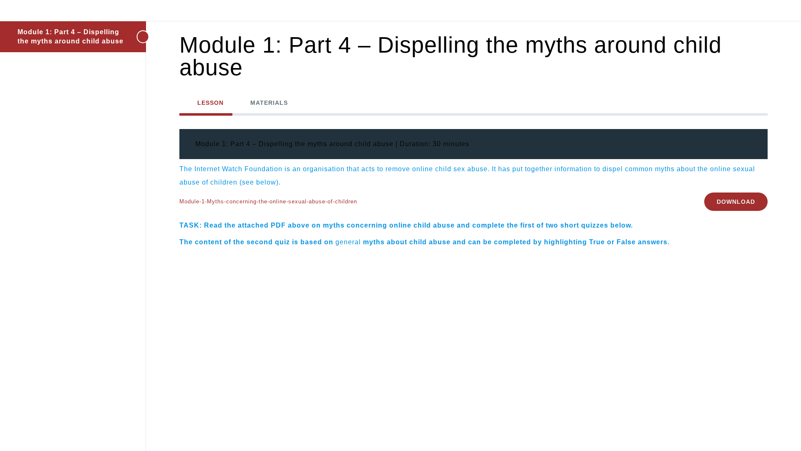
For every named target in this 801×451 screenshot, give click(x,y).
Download (736, 201)
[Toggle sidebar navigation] (133, 36)
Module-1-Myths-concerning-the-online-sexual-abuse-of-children (268, 201)
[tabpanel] (473, 191)
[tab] (205, 103)
